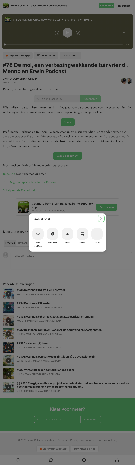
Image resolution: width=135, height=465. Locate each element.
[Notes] (82, 234)
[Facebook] (52, 234)
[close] (101, 218)
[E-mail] (67, 234)
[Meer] (97, 234)
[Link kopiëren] (38, 234)
